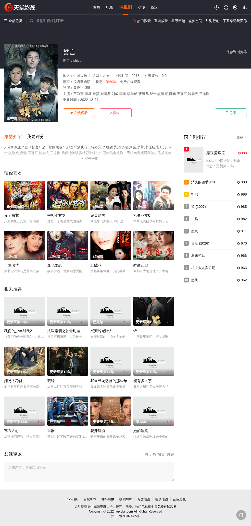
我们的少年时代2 (18, 331)
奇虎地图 (143, 499)
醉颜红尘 (140, 265)
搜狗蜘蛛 (125, 499)
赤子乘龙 (11, 215)
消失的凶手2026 (203, 182)
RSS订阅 (71, 499)
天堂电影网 (20, 7)
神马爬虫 (107, 499)
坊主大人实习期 (203, 268)
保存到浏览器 (236, 52)
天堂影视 (81, 506)
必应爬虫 (179, 499)
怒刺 (194, 231)
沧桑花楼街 (142, 215)
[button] (15, 136)
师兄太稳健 (13, 381)
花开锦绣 (97, 431)
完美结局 (97, 215)
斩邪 (194, 194)
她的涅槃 (140, 431)
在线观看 (79, 113)
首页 (96, 7)
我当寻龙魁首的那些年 (108, 381)
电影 (109, 7)
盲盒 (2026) (200, 243)
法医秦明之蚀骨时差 (63, 331)
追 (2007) (198, 207)
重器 (51, 431)
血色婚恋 (54, 265)
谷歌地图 (161, 499)
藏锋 (51, 381)
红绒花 (95, 265)
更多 (242, 137)
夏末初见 (198, 255)
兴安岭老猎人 (101, 331)
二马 (194, 219)
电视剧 (125, 7)
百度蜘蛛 (90, 499)
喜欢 (116, 113)
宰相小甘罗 (56, 215)
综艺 (154, 7)
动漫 (141, 7)
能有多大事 (142, 381)
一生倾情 (11, 265)
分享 (231, 113)
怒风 (194, 280)
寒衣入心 (11, 431)
